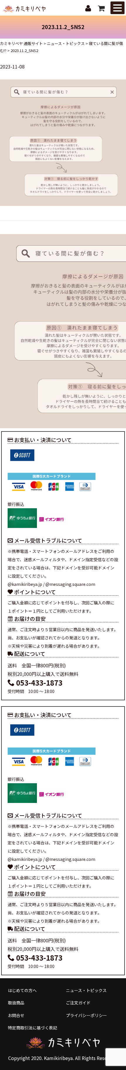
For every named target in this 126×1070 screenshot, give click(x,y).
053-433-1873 (38, 682)
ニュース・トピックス (86, 990)
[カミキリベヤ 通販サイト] (25, 8)
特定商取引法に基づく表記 (32, 1028)
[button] (117, 7)
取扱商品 (16, 1003)
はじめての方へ (22, 990)
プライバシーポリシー (86, 1015)
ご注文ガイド (78, 1003)
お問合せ (16, 1015)
